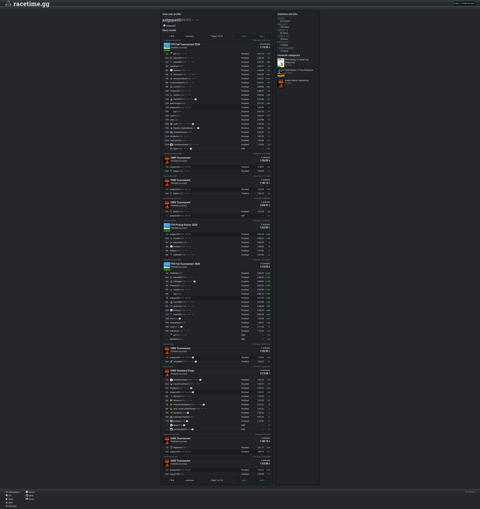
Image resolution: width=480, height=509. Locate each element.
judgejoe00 (171, 25)
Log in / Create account (464, 3)
